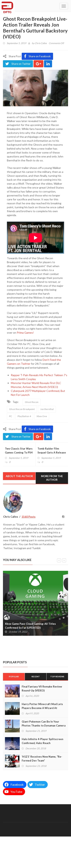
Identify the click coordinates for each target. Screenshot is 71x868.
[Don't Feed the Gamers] (7, 6)
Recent (36, 676)
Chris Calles (41, 43)
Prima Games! (26, 332)
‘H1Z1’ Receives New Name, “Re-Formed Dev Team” (42, 758)
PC (10, 416)
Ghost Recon (31, 402)
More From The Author (52, 478)
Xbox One (41, 416)
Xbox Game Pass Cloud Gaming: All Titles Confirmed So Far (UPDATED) (30, 625)
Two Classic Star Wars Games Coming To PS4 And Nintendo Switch (19, 452)
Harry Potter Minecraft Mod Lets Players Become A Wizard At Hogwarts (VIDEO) (42, 707)
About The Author (19, 476)
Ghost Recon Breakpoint (22, 409)
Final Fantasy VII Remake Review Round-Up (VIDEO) (42, 688)
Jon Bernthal (47, 409)
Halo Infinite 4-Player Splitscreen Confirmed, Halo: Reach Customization (42, 743)
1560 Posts (28, 516)
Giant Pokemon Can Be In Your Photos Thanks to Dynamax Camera (43, 723)
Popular (14, 676)
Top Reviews (57, 676)
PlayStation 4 (24, 416)
